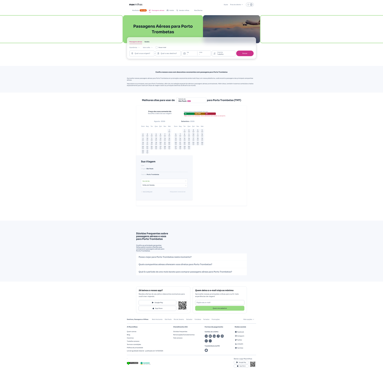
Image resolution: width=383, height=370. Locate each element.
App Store (158, 308)
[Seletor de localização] (155, 53)
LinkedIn (240, 344)
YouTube (240, 348)
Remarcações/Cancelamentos (184, 335)
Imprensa (130, 338)
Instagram (240, 336)
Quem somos (131, 331)
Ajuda (226, 4)
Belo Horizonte (157, 319)
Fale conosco (177, 338)
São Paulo (168, 319)
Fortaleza (198, 319)
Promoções (216, 319)
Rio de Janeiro (179, 319)
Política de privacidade (135, 348)
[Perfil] (250, 4)
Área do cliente (235, 4)
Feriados (206, 319)
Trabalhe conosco (133, 341)
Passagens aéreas (158, 10)
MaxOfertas (198, 10)
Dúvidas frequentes (180, 331)
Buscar (244, 53)
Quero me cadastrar (220, 308)
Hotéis (171, 10)
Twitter (239, 340)
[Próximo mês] (203, 121)
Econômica (133, 47)
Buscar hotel (162, 47)
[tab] (135, 42)
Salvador (189, 319)
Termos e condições (134, 344)
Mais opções (247, 319)
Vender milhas (184, 10)
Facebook (240, 332)
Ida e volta (146, 47)
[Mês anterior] (143, 121)
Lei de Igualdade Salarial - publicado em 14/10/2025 (145, 351)
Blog (128, 335)
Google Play (159, 302)
